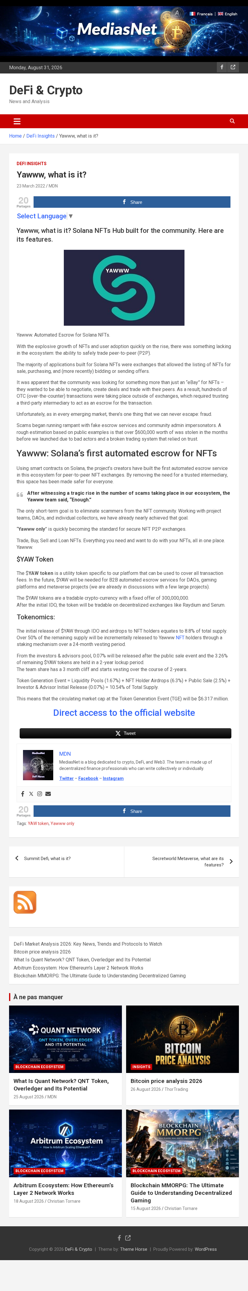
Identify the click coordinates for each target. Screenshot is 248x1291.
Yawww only (62, 823)
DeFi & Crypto (46, 90)
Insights (141, 1067)
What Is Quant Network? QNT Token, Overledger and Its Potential (82, 960)
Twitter (66, 778)
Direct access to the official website (124, 712)
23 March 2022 (31, 186)
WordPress (206, 1249)
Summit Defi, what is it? (47, 858)
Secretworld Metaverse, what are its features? (188, 862)
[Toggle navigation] (17, 121)
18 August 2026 (29, 1201)
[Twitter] (31, 794)
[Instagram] (39, 794)
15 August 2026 (146, 1208)
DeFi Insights (32, 163)
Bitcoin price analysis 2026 (42, 952)
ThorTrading (176, 1089)
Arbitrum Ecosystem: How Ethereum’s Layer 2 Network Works (78, 968)
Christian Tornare (63, 1201)
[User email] (48, 794)
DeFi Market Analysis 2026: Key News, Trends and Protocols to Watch (88, 944)
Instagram (113, 778)
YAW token (38, 823)
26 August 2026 (146, 1089)
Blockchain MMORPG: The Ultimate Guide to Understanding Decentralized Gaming (100, 976)
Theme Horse (133, 1249)
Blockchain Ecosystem (39, 1067)
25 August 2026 (29, 1096)
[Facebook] (22, 794)
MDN (53, 186)
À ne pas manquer (38, 997)
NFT (180, 638)
